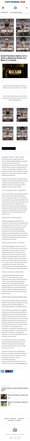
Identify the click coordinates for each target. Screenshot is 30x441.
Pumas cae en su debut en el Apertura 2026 (17, 402)
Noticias (13, 418)
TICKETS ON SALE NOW (8, 148)
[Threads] (9, 371)
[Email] (4, 371)
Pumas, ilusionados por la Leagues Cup (18, 395)
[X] (7, 371)
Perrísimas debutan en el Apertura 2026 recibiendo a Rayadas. (15, 389)
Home (6, 418)
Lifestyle (11, 420)
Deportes (21, 418)
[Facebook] (2, 371)
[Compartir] (12, 371)
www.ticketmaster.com (21, 363)
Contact (18, 420)
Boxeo (2, 17)
